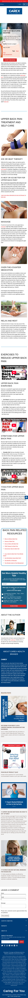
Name (2, 893)
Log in (19, 4)
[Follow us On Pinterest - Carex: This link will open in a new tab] (9, 945)
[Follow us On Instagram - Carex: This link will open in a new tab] (7, 945)
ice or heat (3, 169)
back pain (6, 101)
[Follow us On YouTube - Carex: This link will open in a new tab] (12, 945)
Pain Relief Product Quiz (9, 772)
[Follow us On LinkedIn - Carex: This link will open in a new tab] (14, 945)
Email (2, 897)
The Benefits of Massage (11, 560)
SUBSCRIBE (14, 606)
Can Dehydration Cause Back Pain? (13, 558)
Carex (19, 996)
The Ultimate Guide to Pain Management (14, 563)
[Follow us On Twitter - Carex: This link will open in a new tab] (2, 945)
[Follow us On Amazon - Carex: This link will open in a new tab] (17, 945)
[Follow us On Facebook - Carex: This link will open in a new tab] (4, 945)
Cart (26, 4)
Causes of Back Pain (9, 541)
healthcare (13, 639)
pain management (7, 54)
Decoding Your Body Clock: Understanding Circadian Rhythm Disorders (13, 727)
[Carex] (14, 11)
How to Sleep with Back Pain (11, 543)
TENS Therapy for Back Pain (11, 546)
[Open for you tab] (26, 497)
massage (3, 226)
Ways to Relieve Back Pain (11, 539)
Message (3, 903)
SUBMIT (21, 941)
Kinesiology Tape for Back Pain (12, 548)
